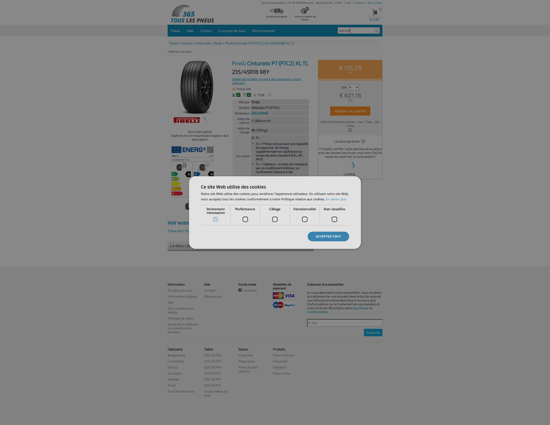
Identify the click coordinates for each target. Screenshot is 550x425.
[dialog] (275, 212)
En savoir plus (336, 199)
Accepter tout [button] (328, 236)
